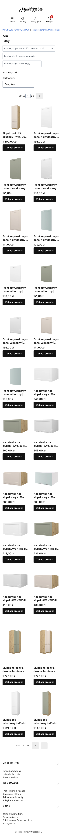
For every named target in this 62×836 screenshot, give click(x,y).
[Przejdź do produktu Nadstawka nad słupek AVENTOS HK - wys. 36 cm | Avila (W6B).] (15, 529)
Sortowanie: (9, 78)
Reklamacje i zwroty (13, 797)
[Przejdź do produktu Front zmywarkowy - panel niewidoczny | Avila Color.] (15, 169)
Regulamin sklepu (12, 794)
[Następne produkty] (35, 745)
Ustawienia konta (11, 774)
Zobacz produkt (14, 147)
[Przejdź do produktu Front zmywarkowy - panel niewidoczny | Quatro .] (46, 220)
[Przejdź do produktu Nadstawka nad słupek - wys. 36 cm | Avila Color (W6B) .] (15, 426)
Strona (22, 96)
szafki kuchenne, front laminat (46, 30)
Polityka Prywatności (13, 800)
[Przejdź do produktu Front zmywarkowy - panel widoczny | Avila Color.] (46, 272)
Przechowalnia (10, 777)
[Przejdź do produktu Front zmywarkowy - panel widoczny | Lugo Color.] (46, 323)
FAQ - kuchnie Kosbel (14, 790)
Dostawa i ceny (10, 817)
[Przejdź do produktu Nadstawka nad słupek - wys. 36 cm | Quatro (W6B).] (46, 478)
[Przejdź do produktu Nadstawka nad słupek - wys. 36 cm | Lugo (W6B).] (46, 426)
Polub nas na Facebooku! (16, 820)
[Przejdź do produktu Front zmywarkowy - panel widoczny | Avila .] (15, 272)
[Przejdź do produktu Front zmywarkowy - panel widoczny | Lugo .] (15, 323)
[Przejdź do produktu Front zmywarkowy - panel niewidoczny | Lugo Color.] (15, 220)
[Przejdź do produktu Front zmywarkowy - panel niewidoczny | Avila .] (46, 117)
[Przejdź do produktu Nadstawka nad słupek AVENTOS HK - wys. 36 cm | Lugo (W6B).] (15, 581)
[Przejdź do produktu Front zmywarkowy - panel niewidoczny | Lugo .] (46, 169)
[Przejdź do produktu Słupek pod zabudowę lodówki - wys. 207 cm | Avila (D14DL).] (15, 703)
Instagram (8, 823)
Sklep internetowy (27, 832)
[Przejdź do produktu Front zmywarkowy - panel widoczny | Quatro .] (15, 375)
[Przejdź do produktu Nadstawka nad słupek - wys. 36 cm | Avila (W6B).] (46, 375)
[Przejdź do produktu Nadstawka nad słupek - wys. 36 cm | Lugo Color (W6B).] (15, 478)
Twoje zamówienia (12, 771)
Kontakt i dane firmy (13, 813)
